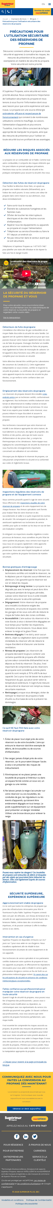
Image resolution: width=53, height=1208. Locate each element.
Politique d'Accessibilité (26, 1204)
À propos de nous (18, 19)
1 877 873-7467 (38, 1126)
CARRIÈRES (40, 1151)
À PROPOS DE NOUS (40, 1145)
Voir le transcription (11, 317)
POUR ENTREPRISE (13, 1151)
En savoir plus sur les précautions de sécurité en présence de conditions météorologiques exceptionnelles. (25, 977)
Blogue (33, 19)
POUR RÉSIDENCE (13, 1145)
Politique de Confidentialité (39, 1200)
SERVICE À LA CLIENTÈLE (39, 1158)
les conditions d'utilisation (29, 1184)
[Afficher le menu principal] (49, 4)
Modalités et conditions (13, 1200)
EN (43, 4)
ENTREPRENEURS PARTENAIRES (13, 1158)
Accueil (5, 19)
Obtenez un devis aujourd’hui (27, 1109)
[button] (2, 11)
